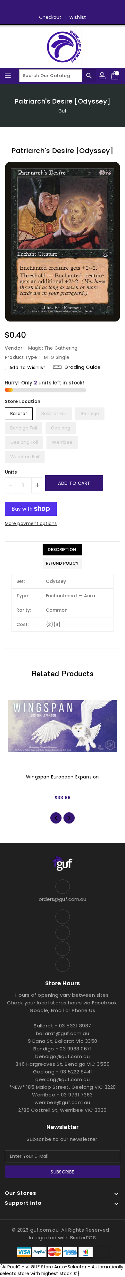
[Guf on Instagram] (68, 7)
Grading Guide (82, 367)
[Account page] (102, 75)
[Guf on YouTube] (81, 7)
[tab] (62, 549)
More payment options (31, 523)
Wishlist (77, 17)
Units (11, 472)
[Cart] (115, 75)
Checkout (50, 17)
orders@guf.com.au (63, 899)
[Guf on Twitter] (56, 7)
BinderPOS (83, 1237)
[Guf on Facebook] (44, 7)
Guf (62, 111)
